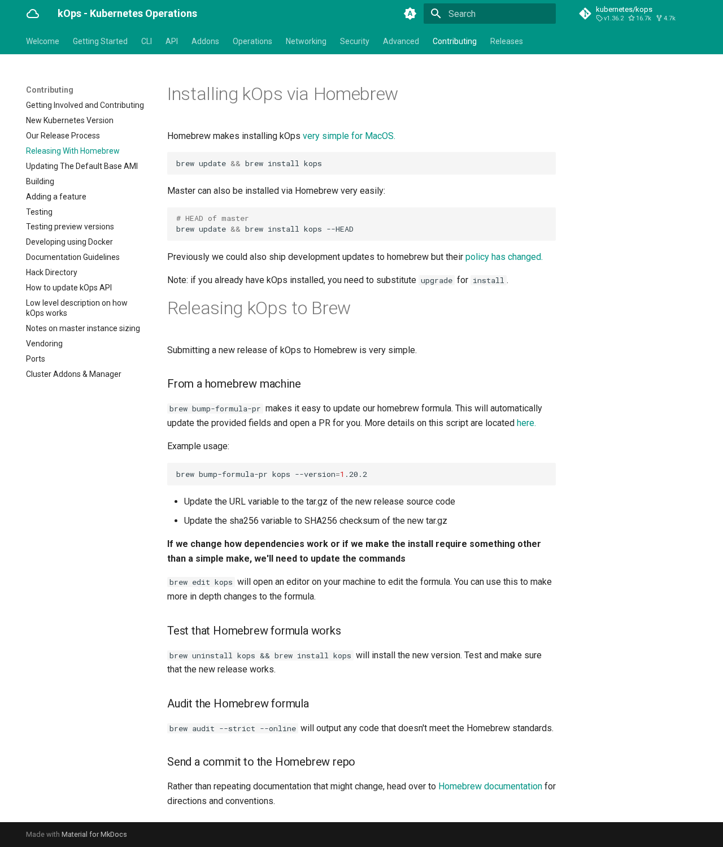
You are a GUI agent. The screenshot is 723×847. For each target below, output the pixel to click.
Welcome (42, 41)
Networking (306, 41)
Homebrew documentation (490, 786)
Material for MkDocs (94, 834)
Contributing (455, 41)
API (171, 41)
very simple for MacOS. (349, 136)
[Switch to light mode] (410, 13)
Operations (252, 41)
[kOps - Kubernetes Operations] (32, 13)
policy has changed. (504, 256)
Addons (205, 41)
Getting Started (100, 41)
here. (526, 423)
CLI (146, 41)
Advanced (401, 41)
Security (354, 41)
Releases (506, 41)
